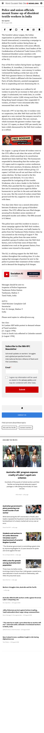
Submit (22, 390)
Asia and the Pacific (9, 427)
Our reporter (6, 21)
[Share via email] (28, 30)
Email (7, 367)
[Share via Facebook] (5, 30)
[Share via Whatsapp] (16, 30)
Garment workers (26, 427)
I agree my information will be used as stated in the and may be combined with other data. (23, 380)
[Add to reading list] (39, 30)
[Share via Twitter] (10, 30)
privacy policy (27, 380)
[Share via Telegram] (22, 30)
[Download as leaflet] (33, 30)
